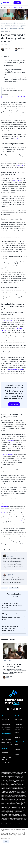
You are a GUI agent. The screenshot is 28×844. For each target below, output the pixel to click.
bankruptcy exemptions (16, 539)
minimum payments (6, 320)
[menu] (14, 92)
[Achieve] (14, 693)
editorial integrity (14, 26)
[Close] (26, 829)
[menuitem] (14, 88)
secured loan (20, 521)
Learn (5, 7)
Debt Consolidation (14, 587)
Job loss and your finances (8, 88)
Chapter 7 (4, 513)
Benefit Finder (19, 165)
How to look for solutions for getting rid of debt (14, 96)
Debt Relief (10, 7)
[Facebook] (8, 709)
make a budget (17, 180)
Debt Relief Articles (18, 7)
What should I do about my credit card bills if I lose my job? (13, 93)
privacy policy (14, 835)
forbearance (10, 440)
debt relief (16, 138)
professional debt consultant (15, 369)
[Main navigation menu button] (26, 2)
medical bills (4, 501)
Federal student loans (7, 454)
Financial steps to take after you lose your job (13, 90)
